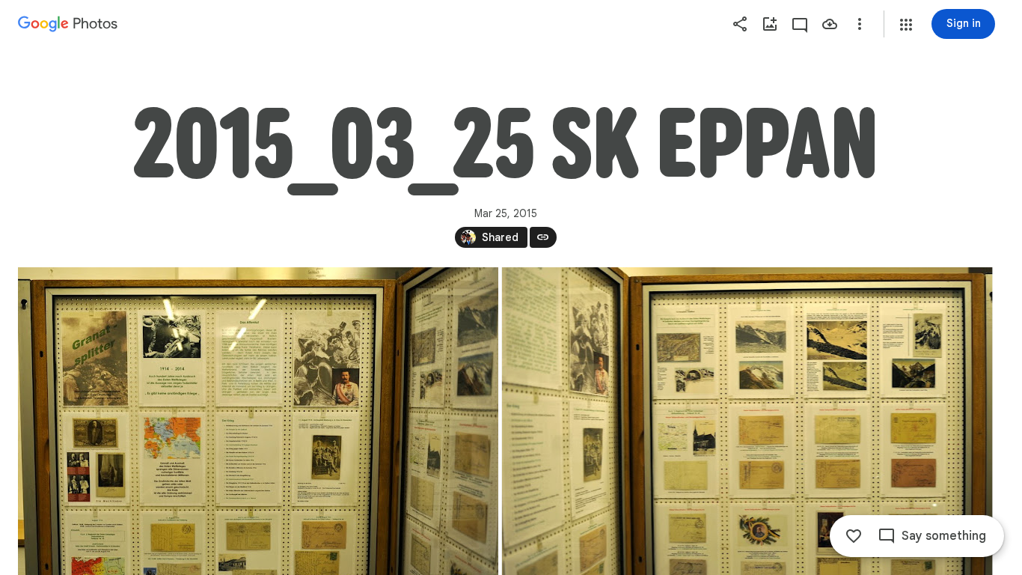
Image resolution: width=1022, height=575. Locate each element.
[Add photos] (770, 24)
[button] (906, 25)
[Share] (740, 24)
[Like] (854, 536)
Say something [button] (944, 536)
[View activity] (800, 24)
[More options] (860, 24)
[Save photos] (830, 24)
